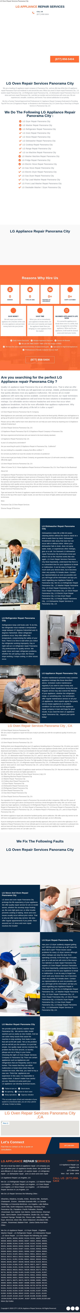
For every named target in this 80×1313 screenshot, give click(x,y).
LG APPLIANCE (40, 6)
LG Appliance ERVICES (25, 1161)
